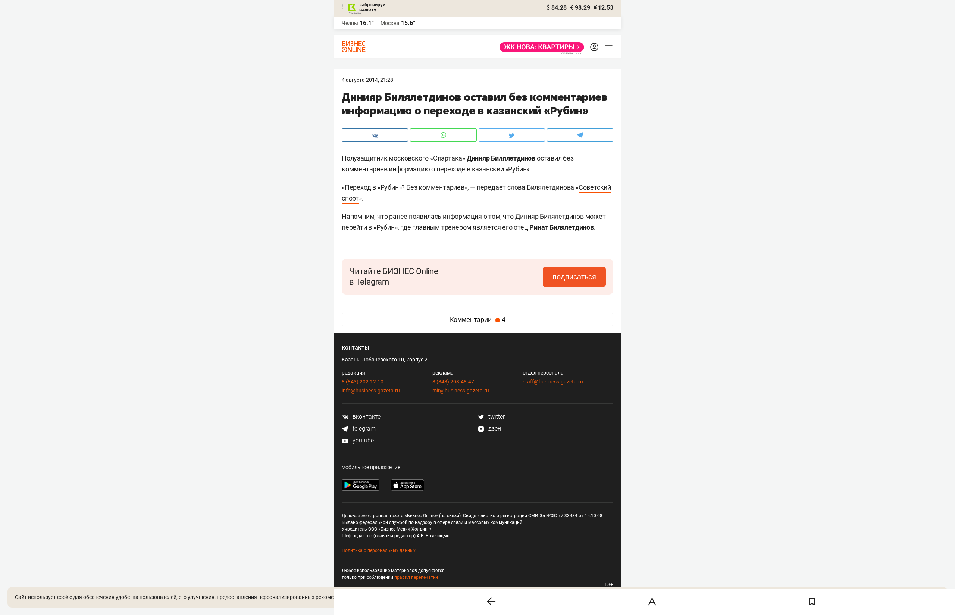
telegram (363, 428)
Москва (390, 23)
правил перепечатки (416, 577)
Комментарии (477, 319)
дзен (494, 428)
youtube (362, 440)
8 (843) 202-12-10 (362, 382)
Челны (350, 23)
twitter (496, 416)
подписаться (574, 277)
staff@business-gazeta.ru (553, 382)
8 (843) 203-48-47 (453, 382)
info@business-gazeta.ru (371, 391)
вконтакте (366, 416)
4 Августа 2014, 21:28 (367, 80)
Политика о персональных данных (379, 550)
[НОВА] (539, 47)
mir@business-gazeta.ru (460, 391)
